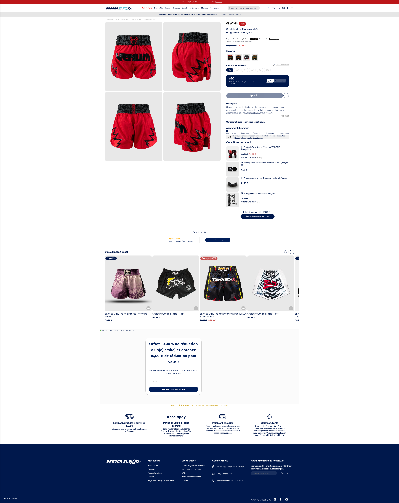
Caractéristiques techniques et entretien (245, 122)
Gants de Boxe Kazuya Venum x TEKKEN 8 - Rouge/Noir (261, 148)
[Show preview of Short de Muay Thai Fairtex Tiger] (291, 308)
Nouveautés (158, 8)
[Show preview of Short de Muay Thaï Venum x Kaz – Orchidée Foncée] (148, 308)
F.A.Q (183, 473)
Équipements (194, 8)
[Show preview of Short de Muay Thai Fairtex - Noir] (196, 308)
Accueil (107, 19)
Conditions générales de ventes (193, 465)
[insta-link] (274, 499)
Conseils (185, 480)
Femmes (176, 8)
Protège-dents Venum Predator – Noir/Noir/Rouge (265, 178)
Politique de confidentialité (191, 477)
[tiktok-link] (291, 499)
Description (231, 104)
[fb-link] (280, 499)
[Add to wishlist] (286, 95)
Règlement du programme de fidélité (161, 480)
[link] (257, 81)
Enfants (185, 8)
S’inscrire (151, 469)
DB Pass (151, 477)
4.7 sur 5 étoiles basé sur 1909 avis (205, 405)
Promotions (214, 8)
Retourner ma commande (191, 469)
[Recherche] (230, 8)
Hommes (168, 8)
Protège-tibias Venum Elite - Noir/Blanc (260, 194)
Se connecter (153, 465)
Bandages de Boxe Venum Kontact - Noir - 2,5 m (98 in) (264, 164)
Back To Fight (147, 8)
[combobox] (244, 8)
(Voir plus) (285, 116)
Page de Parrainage (155, 473)
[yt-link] (285, 499)
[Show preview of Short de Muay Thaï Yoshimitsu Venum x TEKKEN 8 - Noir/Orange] (243, 308)
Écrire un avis (218, 240)
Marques (204, 8)
